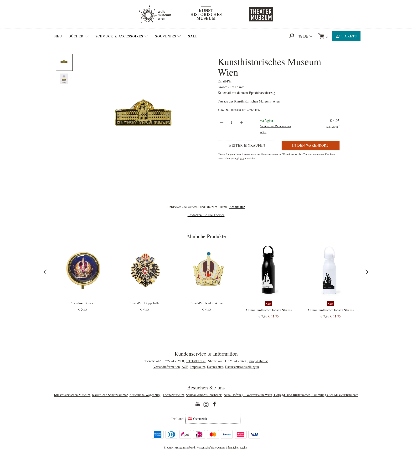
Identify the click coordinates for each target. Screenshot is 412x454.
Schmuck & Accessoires (119, 36)
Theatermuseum (173, 395)
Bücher (76, 36)
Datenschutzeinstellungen (242, 366)
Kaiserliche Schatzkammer (110, 395)
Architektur (237, 206)
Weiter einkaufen (246, 145)
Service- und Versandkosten (275, 126)
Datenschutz (215, 366)
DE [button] (305, 36)
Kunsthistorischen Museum (72, 395)
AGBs (263, 132)
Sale (193, 36)
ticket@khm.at (196, 361)
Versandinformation (166, 366)
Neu (58, 36)
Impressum (197, 366)
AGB (185, 366)
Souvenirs (165, 36)
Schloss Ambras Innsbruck (204, 395)
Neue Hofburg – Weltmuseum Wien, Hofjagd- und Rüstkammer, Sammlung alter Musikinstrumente (291, 395)
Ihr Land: (177, 419)
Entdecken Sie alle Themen (206, 215)
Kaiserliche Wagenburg (145, 395)
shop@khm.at (258, 361)
